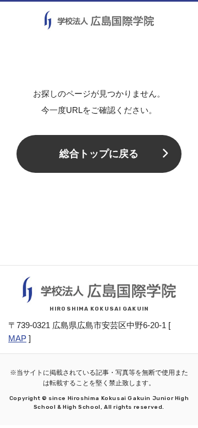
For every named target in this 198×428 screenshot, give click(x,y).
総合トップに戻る (99, 153)
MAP (17, 338)
